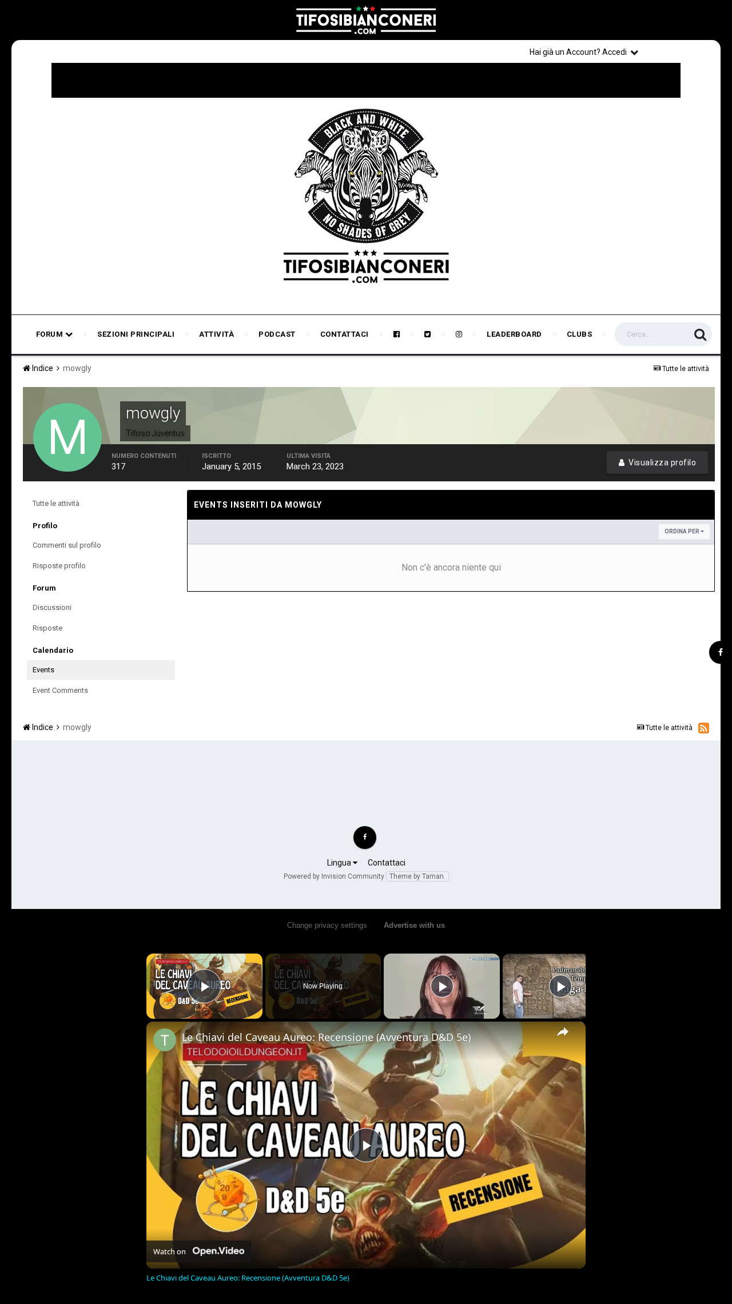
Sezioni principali (135, 334)
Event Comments (60, 690)
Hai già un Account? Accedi (580, 52)
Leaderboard (514, 334)
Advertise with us (414, 925)
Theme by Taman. (417, 876)
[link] (164, 1039)
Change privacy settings (327, 925)
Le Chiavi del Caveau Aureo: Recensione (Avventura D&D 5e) (326, 1037)
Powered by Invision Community (334, 876)
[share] (562, 1032)
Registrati (682, 51)
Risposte (47, 628)
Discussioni (52, 607)
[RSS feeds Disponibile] (703, 727)
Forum (50, 334)
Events (43, 669)
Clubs (579, 334)
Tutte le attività (56, 503)
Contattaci (344, 334)
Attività (216, 334)
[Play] (442, 986)
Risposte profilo (59, 565)
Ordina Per (683, 531)
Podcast (277, 334)
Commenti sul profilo (67, 545)
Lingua (340, 862)
